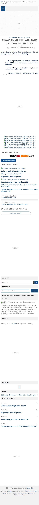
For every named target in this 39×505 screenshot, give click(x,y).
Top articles (28, 491)
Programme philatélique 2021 (19, 37)
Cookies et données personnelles (26, 493)
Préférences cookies (19, 495)
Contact (35, 491)
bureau (14, 324)
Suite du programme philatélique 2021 (15, 419)
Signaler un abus (7, 493)
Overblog (30, 488)
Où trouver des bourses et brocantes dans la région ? (19, 395)
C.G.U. (14, 493)
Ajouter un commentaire (16, 213)
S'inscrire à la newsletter (8, 160)
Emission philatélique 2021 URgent (13, 406)
